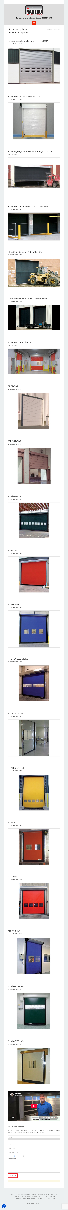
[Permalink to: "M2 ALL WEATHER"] (34, 792)
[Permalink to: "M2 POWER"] (34, 901)
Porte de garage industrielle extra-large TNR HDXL (30, 151)
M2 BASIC (12, 822)
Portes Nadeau (49, 29)
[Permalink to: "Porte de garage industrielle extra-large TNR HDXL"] (34, 176)
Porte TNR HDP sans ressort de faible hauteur (28, 206)
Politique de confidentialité (47, 1196)
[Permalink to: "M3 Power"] (34, 574)
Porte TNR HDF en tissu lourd (21, 342)
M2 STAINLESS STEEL (18, 659)
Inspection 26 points (43, 1194)
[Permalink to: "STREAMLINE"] (34, 956)
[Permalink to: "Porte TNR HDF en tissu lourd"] (34, 361)
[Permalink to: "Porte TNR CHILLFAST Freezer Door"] (34, 121)
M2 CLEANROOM (15, 713)
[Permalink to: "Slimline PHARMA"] (34, 1011)
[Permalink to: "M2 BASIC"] (34, 847)
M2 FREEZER (13, 604)
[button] (4, 1206)
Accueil (13, 1194)
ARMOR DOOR (14, 441)
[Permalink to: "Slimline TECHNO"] (34, 1066)
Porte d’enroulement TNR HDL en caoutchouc (28, 298)
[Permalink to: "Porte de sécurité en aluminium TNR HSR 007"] (34, 66)
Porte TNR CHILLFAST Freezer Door (24, 96)
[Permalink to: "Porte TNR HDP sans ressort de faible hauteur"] (34, 226)
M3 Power (12, 550)
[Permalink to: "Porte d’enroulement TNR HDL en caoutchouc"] (34, 317)
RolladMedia (37, 1203)
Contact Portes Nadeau (31, 1196)
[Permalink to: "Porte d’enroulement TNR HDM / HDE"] (34, 273)
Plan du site (51, 1198)
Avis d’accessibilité (34, 1200)
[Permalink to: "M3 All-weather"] (34, 521)
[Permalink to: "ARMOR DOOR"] (34, 466)
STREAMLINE (14, 931)
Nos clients (20, 1194)
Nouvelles (54, 1194)
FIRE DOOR (13, 386)
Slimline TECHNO (15, 1041)
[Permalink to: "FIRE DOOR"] (34, 411)
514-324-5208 (47, 18)
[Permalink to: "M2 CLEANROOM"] (34, 738)
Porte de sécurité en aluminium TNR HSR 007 (28, 41)
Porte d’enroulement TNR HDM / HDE (25, 252)
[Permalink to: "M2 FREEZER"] (34, 629)
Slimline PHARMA (16, 986)
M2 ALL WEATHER (16, 768)
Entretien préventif (30, 1194)
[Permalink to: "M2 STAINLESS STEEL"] (34, 683)
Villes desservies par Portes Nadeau (25, 1198)
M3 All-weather (15, 496)
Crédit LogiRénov (41, 1198)
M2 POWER (13, 876)
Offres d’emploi (18, 1196)
